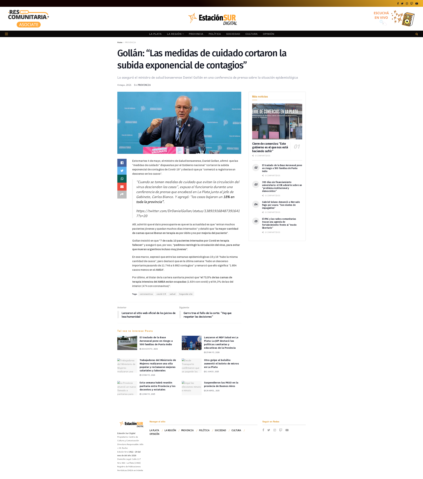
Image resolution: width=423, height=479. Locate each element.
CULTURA (251, 33)
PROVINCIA (196, 33)
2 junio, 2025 (212, 371)
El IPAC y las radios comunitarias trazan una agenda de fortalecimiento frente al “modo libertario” (279, 223)
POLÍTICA (215, 33)
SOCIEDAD (233, 33)
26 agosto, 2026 (149, 348)
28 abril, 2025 (212, 390)
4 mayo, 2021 (124, 85)
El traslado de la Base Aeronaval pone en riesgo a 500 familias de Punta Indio (156, 341)
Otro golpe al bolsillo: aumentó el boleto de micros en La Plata (221, 364)
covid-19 (161, 294)
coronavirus (146, 294)
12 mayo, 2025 (148, 394)
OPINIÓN (268, 33)
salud (172, 294)
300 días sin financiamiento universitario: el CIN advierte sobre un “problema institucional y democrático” (282, 187)
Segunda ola (185, 294)
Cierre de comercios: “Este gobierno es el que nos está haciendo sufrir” (270, 147)
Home (119, 42)
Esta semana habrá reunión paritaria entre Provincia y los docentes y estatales (157, 386)
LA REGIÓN (174, 33)
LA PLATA (155, 33)
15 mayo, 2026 (148, 375)
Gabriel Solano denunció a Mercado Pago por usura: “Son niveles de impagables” (281, 205)
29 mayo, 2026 (212, 352)
